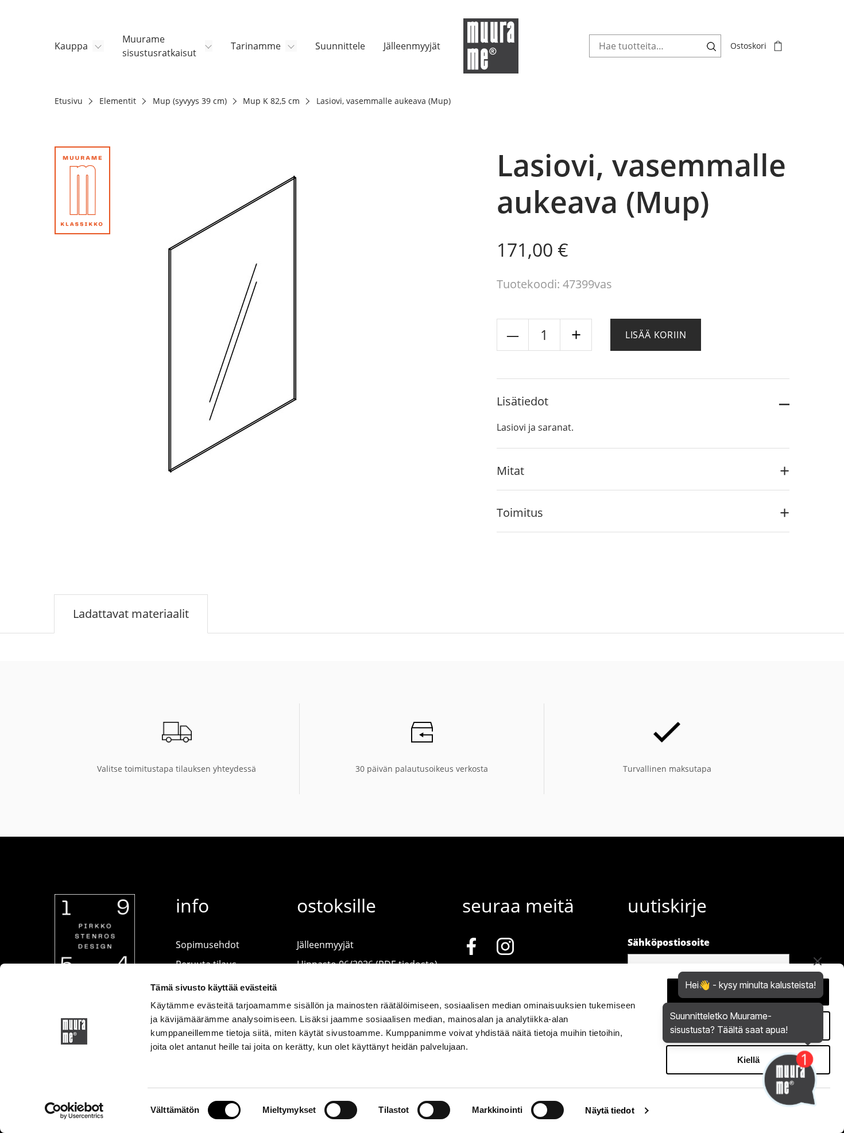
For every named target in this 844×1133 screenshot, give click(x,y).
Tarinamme (256, 46)
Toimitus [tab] (520, 512)
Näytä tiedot (609, 1110)
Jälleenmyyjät (412, 46)
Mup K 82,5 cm (271, 100)
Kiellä (748, 1060)
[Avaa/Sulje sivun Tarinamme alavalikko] (291, 46)
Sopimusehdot (207, 944)
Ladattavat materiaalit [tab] (131, 613)
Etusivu (69, 100)
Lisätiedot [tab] (522, 401)
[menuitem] (79, 46)
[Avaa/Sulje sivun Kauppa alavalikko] (98, 46)
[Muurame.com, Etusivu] (490, 46)
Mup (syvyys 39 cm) (190, 100)
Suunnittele (340, 46)
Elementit (117, 100)
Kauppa (71, 46)
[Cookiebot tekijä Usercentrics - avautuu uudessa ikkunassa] (74, 1110)
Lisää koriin (656, 334)
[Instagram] (505, 948)
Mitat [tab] (510, 470)
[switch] (340, 1110)
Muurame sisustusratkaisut (159, 46)
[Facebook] (471, 948)
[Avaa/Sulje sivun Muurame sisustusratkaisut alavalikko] (208, 46)
